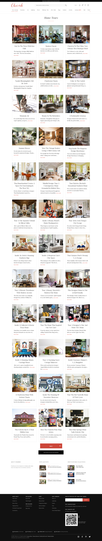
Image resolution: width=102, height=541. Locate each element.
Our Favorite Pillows (80, 474)
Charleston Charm (51, 81)
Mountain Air (24, 116)
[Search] (65, 5)
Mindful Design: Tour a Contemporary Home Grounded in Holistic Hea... (51, 185)
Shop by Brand (41, 500)
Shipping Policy (15, 505)
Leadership (54, 500)
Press (53, 505)
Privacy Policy (29, 536)
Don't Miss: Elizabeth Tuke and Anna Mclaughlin (51, 0)
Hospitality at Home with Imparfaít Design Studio (55, 480)
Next (51, 446)
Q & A (49, 465)
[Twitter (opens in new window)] (90, 537)
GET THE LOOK (79, 465)
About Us (54, 498)
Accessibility (14, 510)
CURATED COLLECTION (81, 472)
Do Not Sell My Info (43, 536)
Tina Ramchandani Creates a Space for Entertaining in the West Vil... (24, 185)
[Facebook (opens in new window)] (82, 537)
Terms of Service (36, 536)
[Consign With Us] (82, 5)
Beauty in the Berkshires (51, 116)
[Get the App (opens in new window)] (71, 519)
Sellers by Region (42, 505)
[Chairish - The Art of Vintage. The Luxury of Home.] (17, 5)
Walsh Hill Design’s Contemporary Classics (55, 473)
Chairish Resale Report (56, 510)
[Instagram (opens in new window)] (79, 537)
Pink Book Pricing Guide (16, 508)
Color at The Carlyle (77, 81)
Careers (53, 503)
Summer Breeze (24, 148)
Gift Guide (78, 479)
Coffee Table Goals (80, 467)
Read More (16, 55)
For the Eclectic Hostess (81, 480)
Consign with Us (29, 505)
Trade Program (28, 500)
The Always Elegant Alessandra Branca (55, 467)
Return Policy (14, 503)
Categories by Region (43, 503)
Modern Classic (51, 46)
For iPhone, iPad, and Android (70, 511)
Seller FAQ (28, 508)
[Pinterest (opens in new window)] (86, 537)
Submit (86, 499)
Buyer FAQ (28, 498)
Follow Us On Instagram (51, 452)
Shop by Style (41, 498)
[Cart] (88, 5)
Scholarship (54, 508)
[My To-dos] (79, 5)
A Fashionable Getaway (77, 116)
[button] (85, 5)
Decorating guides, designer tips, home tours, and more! (75, 506)
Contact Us (14, 500)
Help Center (14, 498)
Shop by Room (41, 508)
